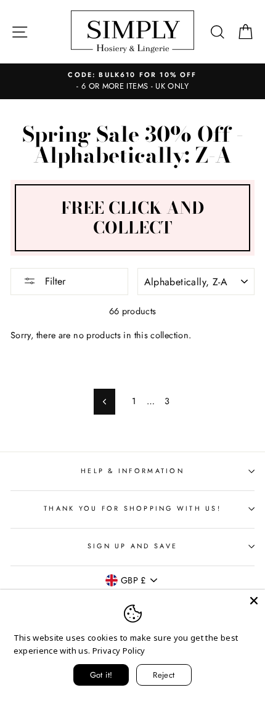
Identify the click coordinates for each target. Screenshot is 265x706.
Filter (53, 281)
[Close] (254, 600)
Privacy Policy (118, 650)
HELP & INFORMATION (132, 471)
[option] (132, 81)
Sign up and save (132, 546)
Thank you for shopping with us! (132, 508)
